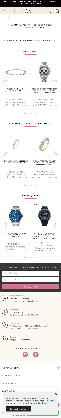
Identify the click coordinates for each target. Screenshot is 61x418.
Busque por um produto (49, 11)
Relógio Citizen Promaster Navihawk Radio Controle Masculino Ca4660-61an (44, 90)
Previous (5, 80)
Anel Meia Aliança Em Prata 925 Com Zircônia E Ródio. (15, 162)
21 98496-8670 (16, 312)
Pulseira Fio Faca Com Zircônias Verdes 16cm (15, 90)
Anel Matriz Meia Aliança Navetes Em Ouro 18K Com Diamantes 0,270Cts (44, 162)
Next (56, 80)
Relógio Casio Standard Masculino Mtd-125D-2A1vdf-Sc (15, 235)
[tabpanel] (16, 84)
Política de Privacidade (36, 403)
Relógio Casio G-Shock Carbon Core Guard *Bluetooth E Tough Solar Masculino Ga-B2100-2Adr (44, 235)
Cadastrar (30, 287)
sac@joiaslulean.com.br (20, 340)
